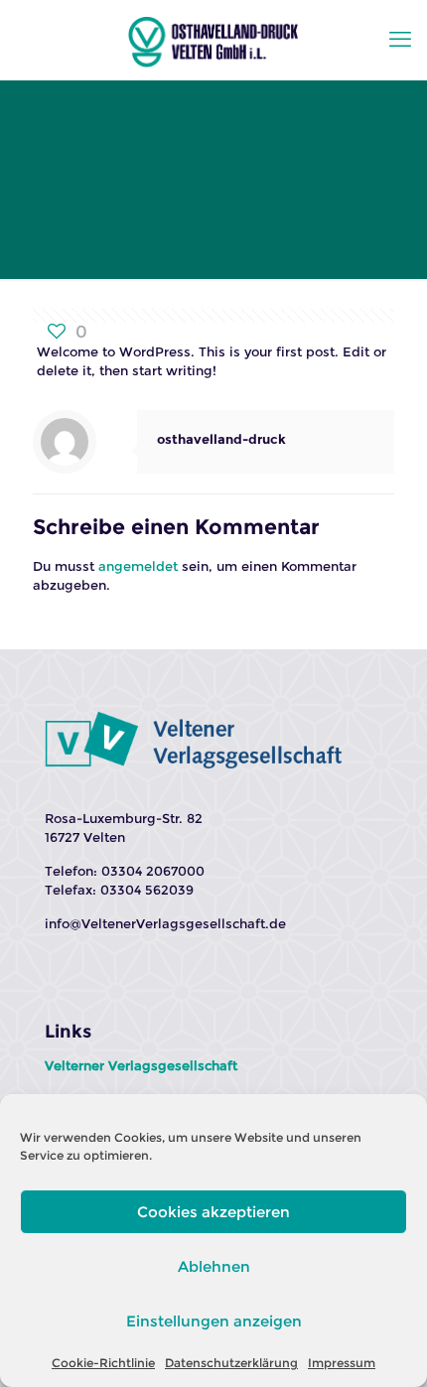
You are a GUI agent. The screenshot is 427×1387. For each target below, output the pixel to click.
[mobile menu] (400, 40)
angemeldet (138, 566)
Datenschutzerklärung (231, 1362)
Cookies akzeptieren (213, 1211)
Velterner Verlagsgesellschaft (141, 1065)
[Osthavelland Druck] (213, 39)
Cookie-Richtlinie (103, 1362)
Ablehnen (214, 1266)
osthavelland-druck (221, 439)
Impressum (341, 1362)
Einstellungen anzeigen (214, 1321)
